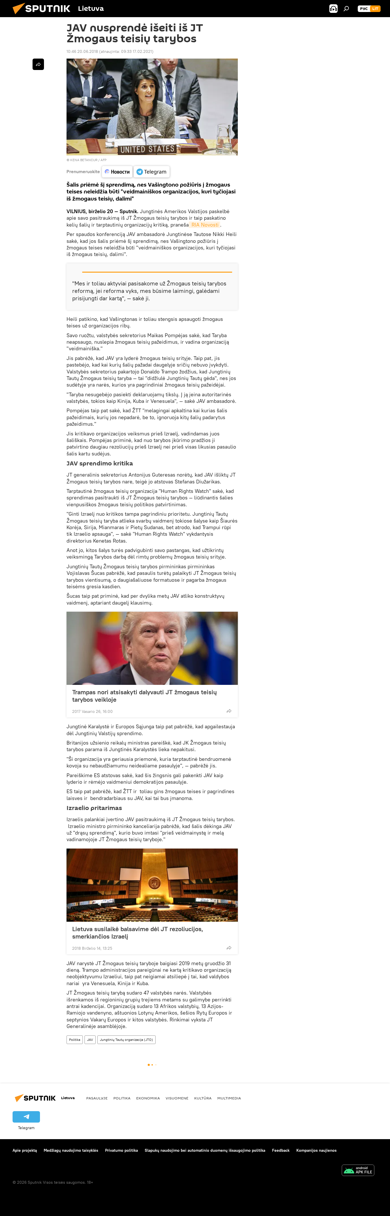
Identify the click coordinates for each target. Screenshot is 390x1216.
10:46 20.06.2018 (82, 51)
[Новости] (117, 171)
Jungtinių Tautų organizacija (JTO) (126, 1039)
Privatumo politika (121, 1150)
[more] (229, 711)
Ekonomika (148, 1098)
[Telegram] (152, 171)
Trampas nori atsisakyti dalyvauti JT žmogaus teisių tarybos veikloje (144, 695)
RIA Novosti (204, 224)
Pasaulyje (97, 1098)
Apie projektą (25, 1150)
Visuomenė (177, 1098)
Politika (74, 1039)
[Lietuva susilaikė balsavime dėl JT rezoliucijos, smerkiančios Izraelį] (152, 885)
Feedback (281, 1150)
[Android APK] (358, 1171)
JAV (90, 1039)
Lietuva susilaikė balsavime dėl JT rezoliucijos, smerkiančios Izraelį (137, 932)
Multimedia (229, 1098)
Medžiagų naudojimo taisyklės (71, 1150)
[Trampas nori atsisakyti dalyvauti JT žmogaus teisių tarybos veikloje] (152, 648)
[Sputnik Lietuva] (43, 15)
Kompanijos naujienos (316, 1150)
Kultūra (203, 1098)
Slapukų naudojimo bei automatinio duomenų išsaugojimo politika (205, 1150)
